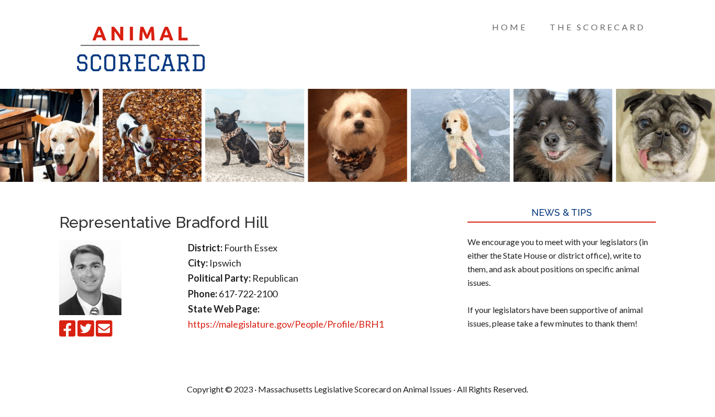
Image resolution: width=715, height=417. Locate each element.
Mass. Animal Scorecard (143, 47)
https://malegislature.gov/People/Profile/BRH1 (286, 324)
